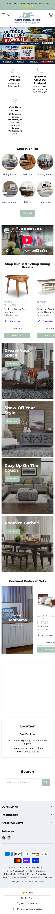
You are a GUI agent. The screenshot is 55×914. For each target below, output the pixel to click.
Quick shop (17, 328)
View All (27, 213)
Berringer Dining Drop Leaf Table (15, 311)
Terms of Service (37, 871)
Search (12, 867)
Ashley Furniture (11, 315)
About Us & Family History (30, 867)
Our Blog (48, 877)
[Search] (46, 782)
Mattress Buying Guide (37, 874)
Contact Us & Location (17, 871)
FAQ (22, 874)
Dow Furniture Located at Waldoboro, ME (21, 877)
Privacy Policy (10, 874)
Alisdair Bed (43, 626)
